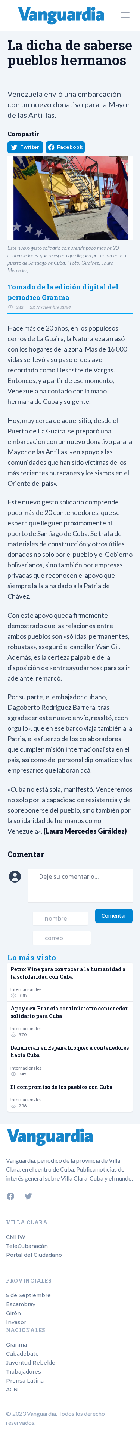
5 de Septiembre (28, 1295)
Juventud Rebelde (30, 1362)
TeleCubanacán (27, 1246)
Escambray (20, 1304)
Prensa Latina (25, 1380)
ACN (12, 1389)
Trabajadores (23, 1371)
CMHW (15, 1237)
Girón (13, 1313)
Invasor (16, 1322)
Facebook (70, 147)
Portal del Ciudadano (34, 1255)
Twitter (29, 147)
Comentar (114, 915)
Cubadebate (22, 1353)
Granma (16, 1344)
